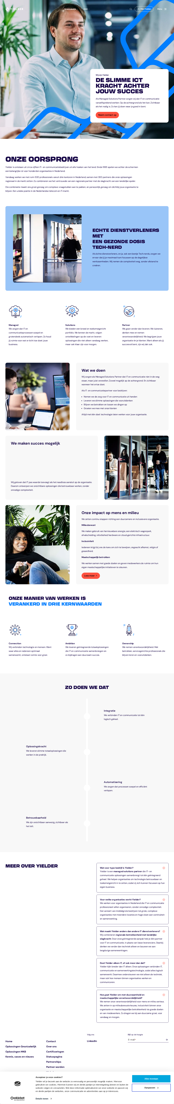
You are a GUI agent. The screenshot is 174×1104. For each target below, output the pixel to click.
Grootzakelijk (70, 9)
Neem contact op (107, 114)
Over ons (51, 1046)
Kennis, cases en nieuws (19, 1056)
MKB (85, 9)
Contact (51, 1041)
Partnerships (53, 1061)
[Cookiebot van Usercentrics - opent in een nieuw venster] (17, 1099)
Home (8, 1041)
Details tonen (42, 1098)
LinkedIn (92, 1041)
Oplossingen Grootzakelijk (20, 1046)
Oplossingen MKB (15, 1051)
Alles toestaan (151, 1079)
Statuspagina (54, 1056)
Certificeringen (55, 1051)
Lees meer (89, 575)
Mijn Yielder (145, 10)
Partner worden (55, 1067)
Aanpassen (149, 1087)
